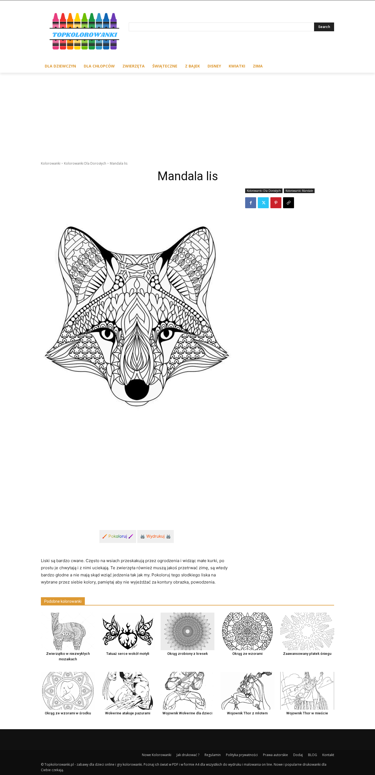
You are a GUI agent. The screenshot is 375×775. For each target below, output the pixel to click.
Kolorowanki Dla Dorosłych (85, 163)
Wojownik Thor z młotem (247, 713)
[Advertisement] (187, 113)
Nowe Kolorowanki (156, 755)
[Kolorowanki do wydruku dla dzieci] (85, 32)
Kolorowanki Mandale (299, 191)
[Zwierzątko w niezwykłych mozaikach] (68, 631)
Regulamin (213, 755)
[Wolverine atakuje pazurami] (128, 690)
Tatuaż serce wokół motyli (127, 654)
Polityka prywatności (242, 755)
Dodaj (298, 755)
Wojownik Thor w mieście (307, 713)
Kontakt (328, 755)
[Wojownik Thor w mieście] (307, 690)
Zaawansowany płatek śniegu (307, 654)
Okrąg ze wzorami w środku (68, 713)
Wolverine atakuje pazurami (127, 713)
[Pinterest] (275, 202)
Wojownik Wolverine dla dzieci (187, 713)
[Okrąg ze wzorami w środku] (68, 690)
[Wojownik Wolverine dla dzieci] (187, 690)
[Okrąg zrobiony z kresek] (187, 631)
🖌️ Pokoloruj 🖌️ (117, 536)
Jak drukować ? (188, 755)
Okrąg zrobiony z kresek (187, 654)
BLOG (312, 755)
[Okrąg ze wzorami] (247, 631)
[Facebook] (250, 202)
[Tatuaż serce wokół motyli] (128, 631)
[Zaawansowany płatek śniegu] (307, 631)
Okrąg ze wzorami (247, 654)
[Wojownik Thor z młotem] (247, 690)
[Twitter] (263, 202)
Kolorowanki (50, 163)
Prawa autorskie (275, 755)
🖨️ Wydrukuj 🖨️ (155, 536)
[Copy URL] (288, 202)
